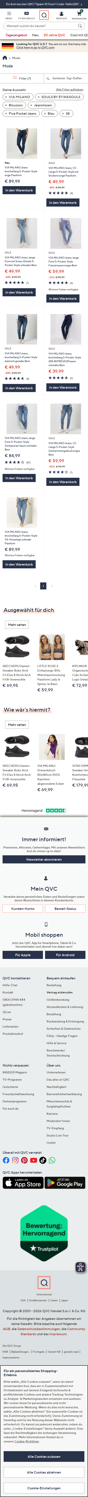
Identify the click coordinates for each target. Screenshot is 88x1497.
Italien (54, 1300)
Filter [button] (25, 78)
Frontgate (39, 1351)
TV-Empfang (55, 1128)
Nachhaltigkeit (56, 1087)
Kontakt (8, 992)
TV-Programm (12, 1079)
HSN (5, 1351)
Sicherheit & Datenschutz (64, 1028)
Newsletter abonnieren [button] (44, 859)
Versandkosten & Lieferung (65, 1007)
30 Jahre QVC (54, 35)
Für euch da (10, 1108)
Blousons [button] (15, 105)
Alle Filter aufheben (69, 89)
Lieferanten (10, 1026)
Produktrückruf (13, 1033)
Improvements (11, 1357)
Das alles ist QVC (58, 1079)
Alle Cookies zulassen (44, 1456)
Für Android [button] (65, 955)
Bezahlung (54, 1014)
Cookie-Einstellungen (44, 1488)
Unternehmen (56, 1072)
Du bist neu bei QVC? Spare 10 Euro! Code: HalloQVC (43, 4)
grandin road (71, 1351)
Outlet (51, 1142)
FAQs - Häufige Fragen (62, 1036)
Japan (64, 1300)
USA (23, 1300)
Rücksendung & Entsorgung (65, 1021)
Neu (35, 35)
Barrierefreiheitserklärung (64, 1094)
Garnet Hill (54, 1351)
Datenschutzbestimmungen (38, 1329)
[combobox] (39, 26)
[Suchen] (80, 26)
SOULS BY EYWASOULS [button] (60, 97)
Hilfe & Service (57, 1043)
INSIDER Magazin (15, 1072)
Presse (7, 1019)
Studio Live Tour (58, 1135)
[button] (8, 16)
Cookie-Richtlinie (27, 1441)
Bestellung (54, 985)
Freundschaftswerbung (18, 1094)
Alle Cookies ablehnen (44, 1472)
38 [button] (67, 113)
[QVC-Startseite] (5, 58)
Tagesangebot (16, 35)
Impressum (58, 1334)
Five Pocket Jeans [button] (22, 113)
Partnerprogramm (14, 1101)
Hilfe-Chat (10, 985)
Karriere (52, 1113)
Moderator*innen (58, 1121)
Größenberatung (58, 999)
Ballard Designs (20, 1351)
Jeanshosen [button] (42, 105)
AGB (6, 1329)
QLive (7, 1012)
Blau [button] (50, 113)
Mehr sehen (17, 625)
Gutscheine (10, 1087)
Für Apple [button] (23, 955)
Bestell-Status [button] (65, 908)
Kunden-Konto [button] (22, 908)
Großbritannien (38, 1300)
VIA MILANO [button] (19, 97)
